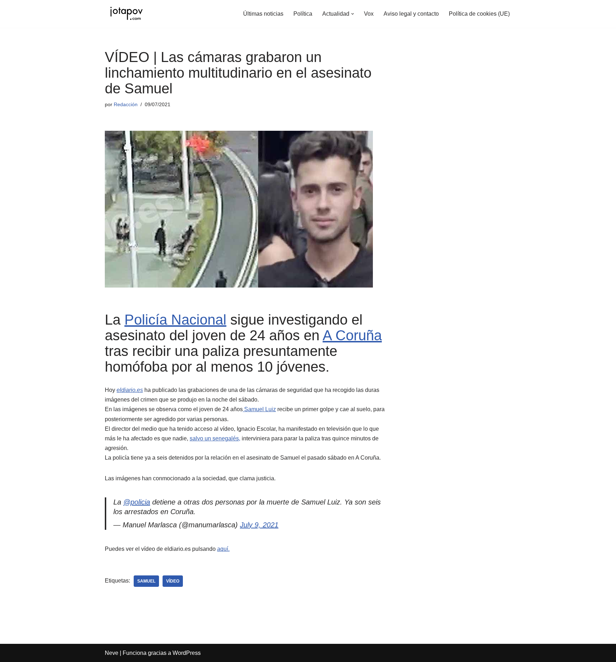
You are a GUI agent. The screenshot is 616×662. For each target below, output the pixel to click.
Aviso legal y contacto (411, 14)
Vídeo (172, 581)
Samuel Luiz (259, 409)
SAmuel (146, 581)
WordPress (187, 653)
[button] (352, 13)
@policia (136, 502)
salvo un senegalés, (215, 438)
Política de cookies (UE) (479, 14)
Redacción (126, 104)
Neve (111, 653)
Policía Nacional (175, 319)
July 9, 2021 (259, 525)
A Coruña (352, 335)
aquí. (223, 549)
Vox (369, 14)
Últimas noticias (263, 14)
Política (302, 14)
